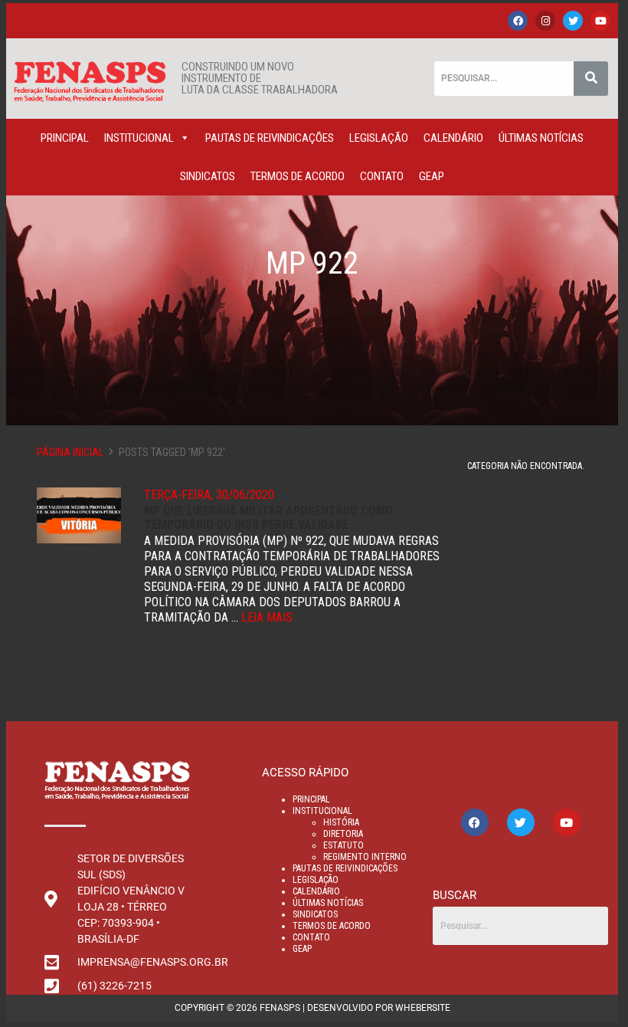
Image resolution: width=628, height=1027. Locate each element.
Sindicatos (207, 176)
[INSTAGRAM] (545, 21)
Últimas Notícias (541, 138)
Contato (382, 176)
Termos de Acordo (297, 176)
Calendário (453, 138)
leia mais (267, 617)
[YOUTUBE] (600, 21)
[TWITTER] (573, 21)
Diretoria (343, 833)
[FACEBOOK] (518, 21)
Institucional (139, 138)
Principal (65, 138)
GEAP (431, 176)
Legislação (378, 138)
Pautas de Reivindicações (269, 138)
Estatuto (343, 845)
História (341, 822)
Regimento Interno (365, 856)
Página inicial (70, 452)
